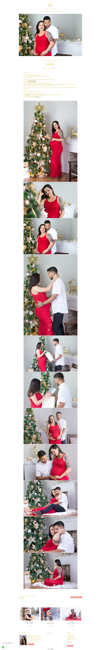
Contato (70, 645)
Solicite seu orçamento (76, 597)
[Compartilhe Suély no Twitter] (21, 598)
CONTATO (58, 11)
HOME (42, 11)
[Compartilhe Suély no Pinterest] (23, 598)
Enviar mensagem (70, 636)
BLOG (52, 11)
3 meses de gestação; (32, 80)
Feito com (50, 649)
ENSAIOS (48, 11)
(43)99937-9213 (38, 96)
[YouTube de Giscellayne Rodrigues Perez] (71, 642)
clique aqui (28, 94)
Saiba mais (31, 644)
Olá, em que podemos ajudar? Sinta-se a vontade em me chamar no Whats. (8, 643)
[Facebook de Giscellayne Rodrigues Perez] (67, 642)
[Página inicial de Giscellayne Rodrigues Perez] (50, 5)
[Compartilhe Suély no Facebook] (19, 598)
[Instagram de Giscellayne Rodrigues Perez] (68, 642)
